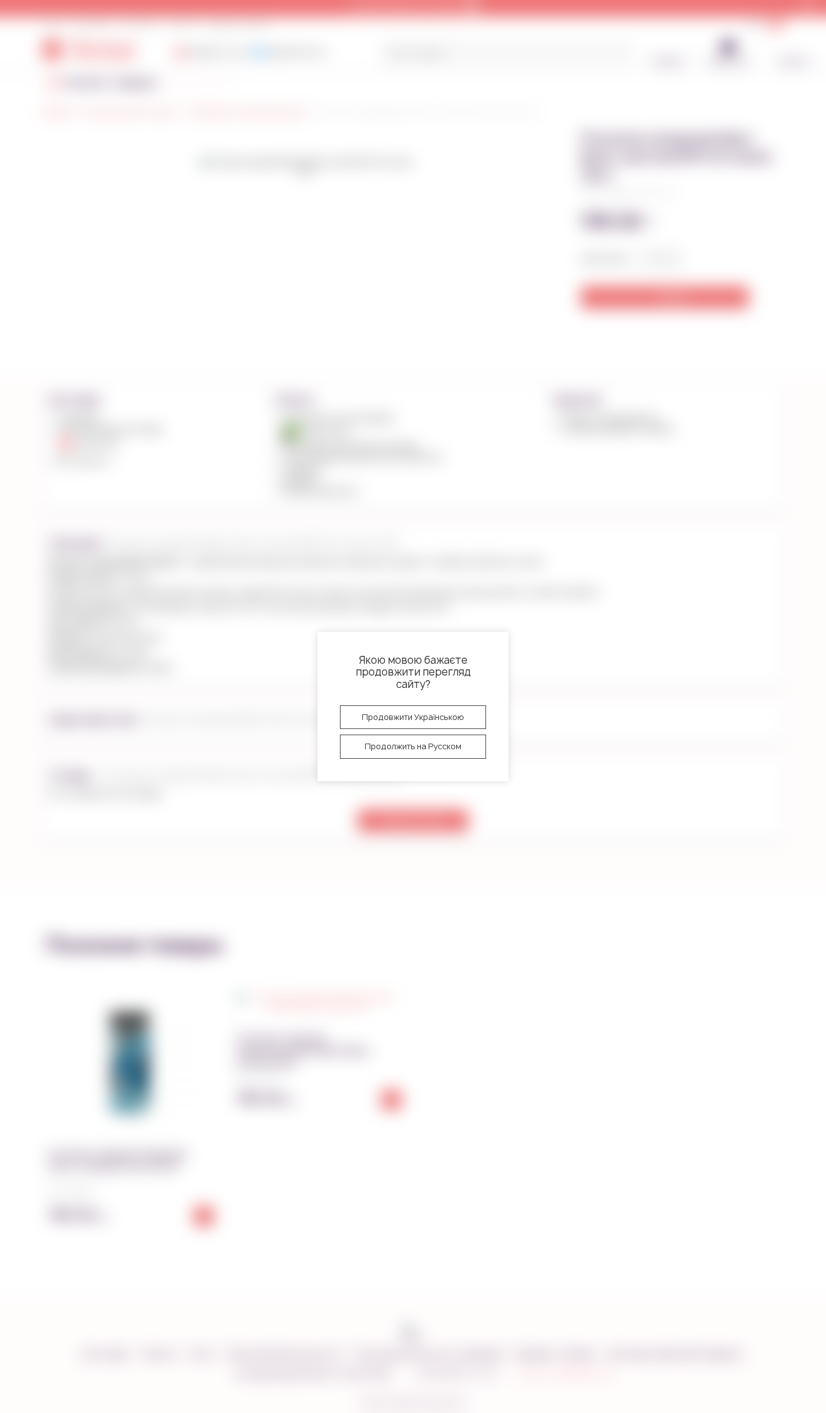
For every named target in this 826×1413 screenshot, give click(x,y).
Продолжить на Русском (413, 746)
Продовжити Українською (413, 717)
